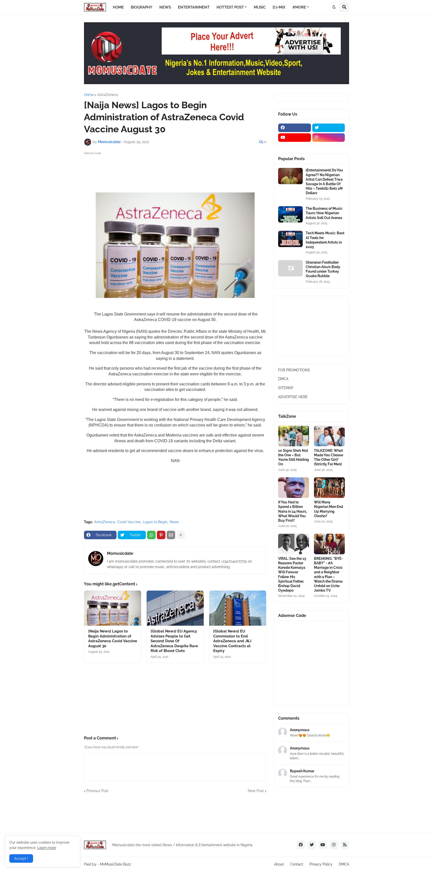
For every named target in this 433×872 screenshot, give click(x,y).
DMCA (283, 379)
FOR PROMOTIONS (294, 370)
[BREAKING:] (329, 544)
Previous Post (97, 791)
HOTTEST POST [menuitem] (230, 7)
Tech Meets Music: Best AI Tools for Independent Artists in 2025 (325, 240)
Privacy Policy (321, 864)
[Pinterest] (161, 535)
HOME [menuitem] (118, 7)
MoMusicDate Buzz (115, 864)
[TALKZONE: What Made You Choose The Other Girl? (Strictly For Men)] (329, 436)
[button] (334, 7)
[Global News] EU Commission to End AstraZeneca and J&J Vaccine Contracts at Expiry (232, 641)
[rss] (345, 845)
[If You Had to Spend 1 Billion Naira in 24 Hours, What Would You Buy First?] (293, 487)
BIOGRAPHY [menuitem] (141, 7)
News (174, 522)
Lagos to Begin (155, 522)
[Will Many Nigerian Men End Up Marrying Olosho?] (329, 487)
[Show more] (180, 535)
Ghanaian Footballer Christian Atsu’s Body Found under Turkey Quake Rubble (323, 269)
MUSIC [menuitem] (260, 7)
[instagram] (328, 137)
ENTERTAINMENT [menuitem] (193, 7)
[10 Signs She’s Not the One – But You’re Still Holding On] (293, 436)
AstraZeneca (107, 94)
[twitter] (328, 128)
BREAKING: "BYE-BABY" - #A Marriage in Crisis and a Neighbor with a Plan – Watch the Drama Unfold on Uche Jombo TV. (328, 574)
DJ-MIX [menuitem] (279, 7)
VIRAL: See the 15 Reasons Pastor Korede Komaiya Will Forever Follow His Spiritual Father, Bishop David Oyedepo (292, 574)
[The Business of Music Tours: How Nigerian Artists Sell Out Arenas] (290, 214)
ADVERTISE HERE (293, 397)
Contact (296, 864)
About (279, 864)
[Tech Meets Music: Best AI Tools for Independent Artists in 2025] (290, 239)
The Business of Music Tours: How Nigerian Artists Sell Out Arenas (324, 213)
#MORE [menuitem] (299, 7)
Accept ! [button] (21, 858)
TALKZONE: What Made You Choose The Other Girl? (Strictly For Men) (328, 457)
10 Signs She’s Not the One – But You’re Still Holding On (293, 457)
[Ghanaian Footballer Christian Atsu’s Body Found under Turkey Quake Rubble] (290, 268)
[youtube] (294, 137)
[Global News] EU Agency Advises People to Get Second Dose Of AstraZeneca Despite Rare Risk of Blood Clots (174, 641)
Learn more (46, 848)
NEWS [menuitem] (165, 7)
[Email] (171, 535)
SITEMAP (285, 388)
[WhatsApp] (151, 535)
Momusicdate (120, 553)
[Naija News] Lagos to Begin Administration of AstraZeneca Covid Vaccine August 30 (112, 638)
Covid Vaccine (129, 522)
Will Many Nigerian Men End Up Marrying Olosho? (328, 509)
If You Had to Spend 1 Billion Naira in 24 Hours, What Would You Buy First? (292, 511)
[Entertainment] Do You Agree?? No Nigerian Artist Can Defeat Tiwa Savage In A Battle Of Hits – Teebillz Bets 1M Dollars (324, 181)
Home (89, 94)
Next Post (256, 791)
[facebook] (294, 128)
